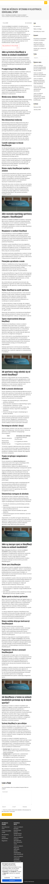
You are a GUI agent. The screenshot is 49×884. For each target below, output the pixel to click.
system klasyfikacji (12, 90)
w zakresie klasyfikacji (17, 461)
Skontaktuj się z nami (39, 31)
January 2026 (37, 109)
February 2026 (37, 107)
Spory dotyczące (6, 550)
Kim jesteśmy (37, 26)
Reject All (17, 877)
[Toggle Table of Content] (17, 48)
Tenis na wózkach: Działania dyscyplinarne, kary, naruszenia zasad (40, 74)
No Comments (28, 23)
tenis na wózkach (24, 715)
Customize (7, 877)
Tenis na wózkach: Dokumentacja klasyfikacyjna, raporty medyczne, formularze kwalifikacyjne (39, 97)
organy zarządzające (17, 638)
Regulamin (4, 840)
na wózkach (8, 26)
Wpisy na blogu (38, 29)
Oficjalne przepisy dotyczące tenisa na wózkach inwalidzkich (39, 44)
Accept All (12, 880)
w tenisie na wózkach (13, 219)
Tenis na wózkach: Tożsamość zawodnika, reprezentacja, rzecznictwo (18, 860)
